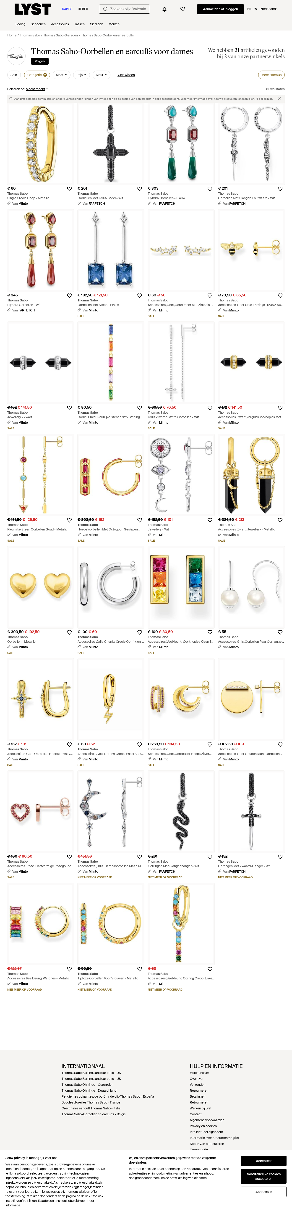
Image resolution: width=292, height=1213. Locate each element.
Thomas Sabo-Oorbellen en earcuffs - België (94, 1114)
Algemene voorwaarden (207, 1120)
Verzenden (197, 1085)
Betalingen (197, 1096)
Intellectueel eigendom (206, 1132)
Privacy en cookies (203, 1126)
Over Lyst (196, 1079)
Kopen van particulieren (207, 1144)
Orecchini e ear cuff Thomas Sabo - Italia (91, 1108)
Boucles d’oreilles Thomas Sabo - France (91, 1102)
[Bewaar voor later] (69, 189)
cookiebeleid (69, 1201)
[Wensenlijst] (183, 9)
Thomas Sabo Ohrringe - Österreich (87, 1085)
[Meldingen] (164, 9)
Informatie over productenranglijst (214, 1138)
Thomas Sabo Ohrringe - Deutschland (89, 1090)
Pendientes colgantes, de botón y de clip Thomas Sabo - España (108, 1096)
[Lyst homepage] (33, 9)
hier (269, 99)
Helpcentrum (199, 1073)
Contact (196, 1114)
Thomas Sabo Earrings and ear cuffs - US (91, 1079)
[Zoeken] (105, 9)
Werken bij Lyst (200, 1108)
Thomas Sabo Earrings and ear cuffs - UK (91, 1073)
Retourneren (199, 1090)
